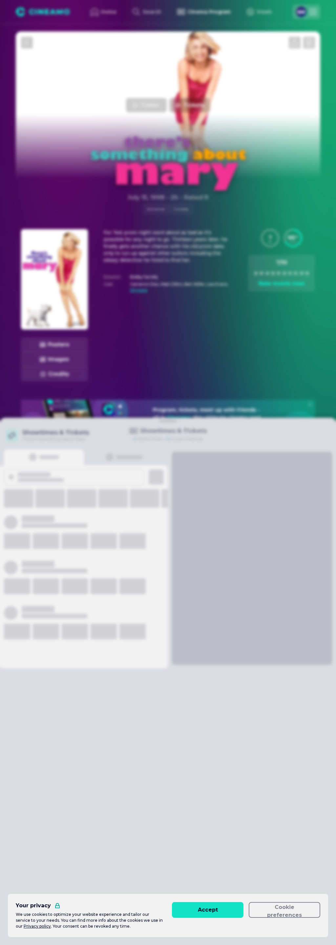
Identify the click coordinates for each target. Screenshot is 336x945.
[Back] (27, 43)
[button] (270, 238)
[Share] (295, 43)
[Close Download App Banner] (310, 405)
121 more (138, 290)
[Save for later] (309, 43)
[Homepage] (43, 11)
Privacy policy (37, 926)
